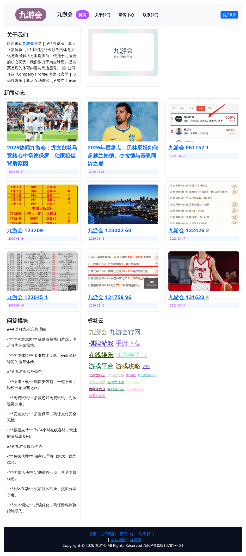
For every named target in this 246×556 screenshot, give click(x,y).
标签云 (135, 539)
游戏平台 (101, 365)
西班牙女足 (97, 389)
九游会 (28, 43)
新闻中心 (126, 14)
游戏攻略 (128, 365)
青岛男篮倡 (134, 389)
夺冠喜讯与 (115, 389)
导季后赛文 (97, 396)
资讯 (146, 366)
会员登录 (229, 15)
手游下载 (128, 343)
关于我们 (102, 14)
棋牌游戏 (101, 343)
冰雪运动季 (97, 382)
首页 (82, 14)
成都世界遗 (97, 375)
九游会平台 (131, 354)
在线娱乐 (101, 354)
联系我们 (150, 14)
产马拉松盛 (115, 375)
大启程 (131, 375)
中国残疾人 (146, 375)
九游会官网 (125, 331)
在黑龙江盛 (115, 382)
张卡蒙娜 (133, 382)
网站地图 (118, 539)
